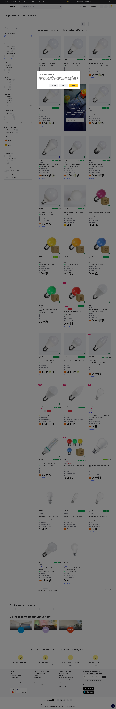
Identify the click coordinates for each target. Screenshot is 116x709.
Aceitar (73, 85)
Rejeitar (63, 85)
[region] (58, 80)
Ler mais (44, 81)
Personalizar (53, 85)
